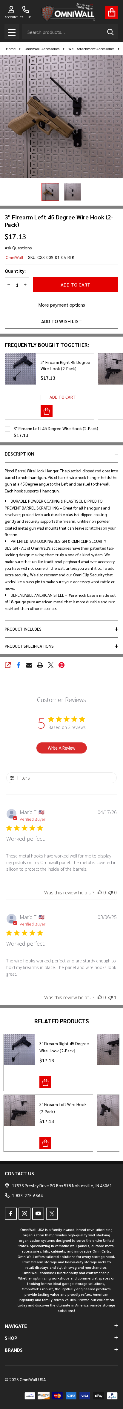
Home (11, 48)
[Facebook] (18, 665)
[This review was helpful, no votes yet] (100, 892)
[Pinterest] (61, 665)
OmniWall (14, 257)
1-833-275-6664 (27, 1195)
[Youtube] (38, 1213)
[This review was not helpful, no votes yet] (110, 892)
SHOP (11, 1338)
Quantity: (15, 271)
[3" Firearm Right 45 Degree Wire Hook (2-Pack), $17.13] (19, 1049)
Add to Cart (75, 284)
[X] (51, 665)
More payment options (61, 305)
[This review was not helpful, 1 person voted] (110, 997)
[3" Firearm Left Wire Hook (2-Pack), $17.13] (19, 1110)
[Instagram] (24, 1213)
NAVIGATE (16, 1326)
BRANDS (14, 1350)
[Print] (40, 665)
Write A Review (61, 748)
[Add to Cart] (47, 411)
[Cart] (111, 12)
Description (19, 453)
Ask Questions (18, 247)
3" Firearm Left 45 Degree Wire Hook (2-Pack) (56, 428)
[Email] (29, 665)
